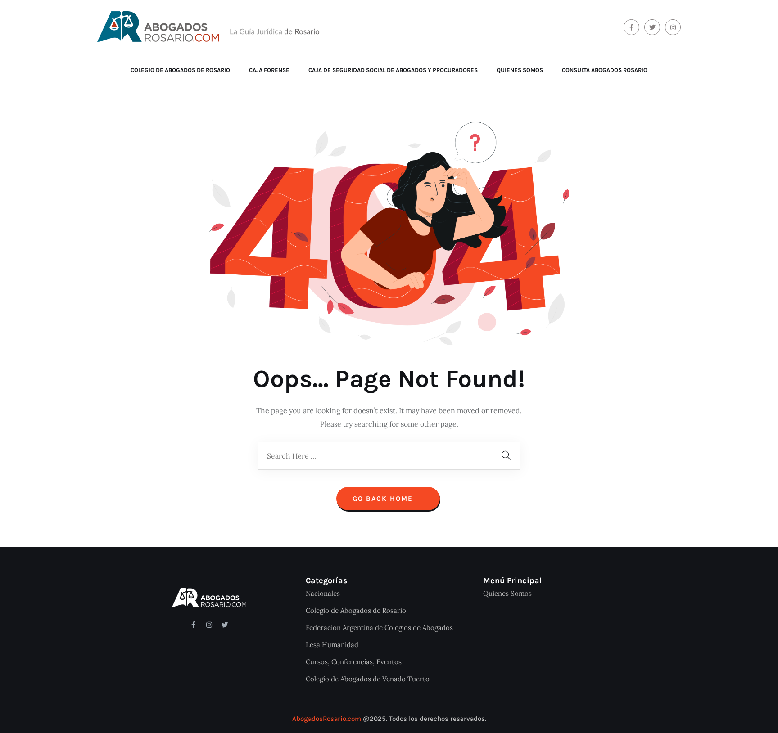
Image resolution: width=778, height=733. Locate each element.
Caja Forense (269, 70)
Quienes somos (520, 70)
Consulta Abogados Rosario (604, 70)
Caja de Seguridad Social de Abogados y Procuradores (393, 70)
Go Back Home (384, 499)
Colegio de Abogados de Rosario (180, 70)
